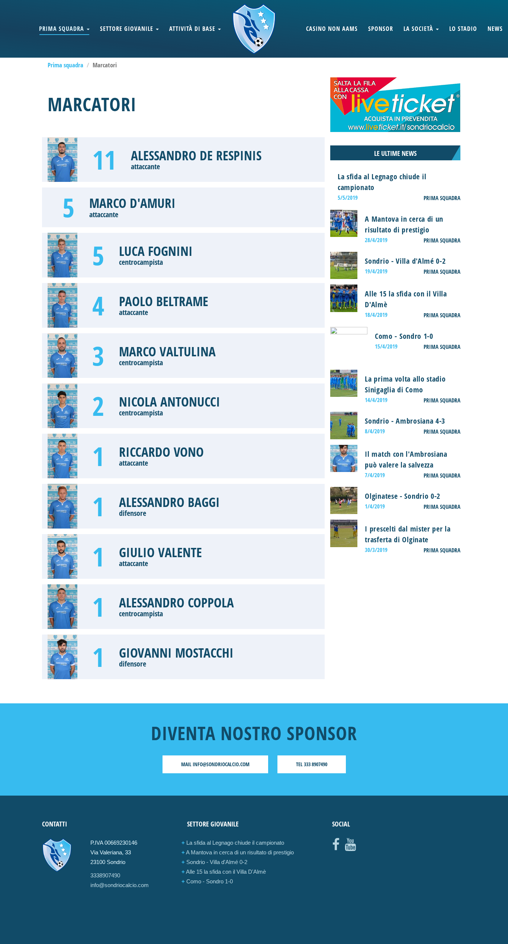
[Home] (254, 29)
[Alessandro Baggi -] (62, 506)
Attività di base (193, 29)
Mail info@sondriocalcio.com (215, 764)
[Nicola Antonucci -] (62, 405)
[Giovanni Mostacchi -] (62, 657)
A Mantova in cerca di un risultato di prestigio (237, 852)
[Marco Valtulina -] (62, 355)
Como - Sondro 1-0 (207, 881)
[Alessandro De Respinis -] (62, 159)
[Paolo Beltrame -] (62, 305)
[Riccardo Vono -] (62, 456)
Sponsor (380, 29)
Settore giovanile (127, 29)
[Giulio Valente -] (62, 556)
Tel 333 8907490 (311, 764)
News (495, 29)
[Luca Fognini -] (62, 255)
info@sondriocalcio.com (119, 885)
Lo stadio (463, 29)
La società (419, 29)
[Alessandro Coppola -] (62, 606)
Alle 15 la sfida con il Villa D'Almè (223, 871)
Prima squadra (62, 29)
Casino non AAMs (332, 29)
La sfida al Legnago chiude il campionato (232, 842)
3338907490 (105, 875)
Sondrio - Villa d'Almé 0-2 (214, 862)
